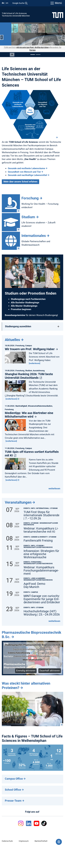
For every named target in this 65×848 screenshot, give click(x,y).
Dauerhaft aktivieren (49, 667)
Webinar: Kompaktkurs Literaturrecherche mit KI (41, 527)
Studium (28, 214)
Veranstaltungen (18, 500)
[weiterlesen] (34, 360)
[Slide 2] (38, 51)
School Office (13, 786)
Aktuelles (12, 337)
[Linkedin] (29, 820)
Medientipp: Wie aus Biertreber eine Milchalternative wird (29, 411)
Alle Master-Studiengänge (24, 303)
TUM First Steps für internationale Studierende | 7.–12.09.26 (41, 512)
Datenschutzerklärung (19, 650)
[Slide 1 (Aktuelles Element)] (32, 51)
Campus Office (14, 775)
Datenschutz (7, 838)
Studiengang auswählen (18, 323)
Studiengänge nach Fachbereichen (28, 296)
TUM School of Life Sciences (14, 13)
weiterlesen (54, 485)
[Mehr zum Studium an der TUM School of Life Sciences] (11, 219)
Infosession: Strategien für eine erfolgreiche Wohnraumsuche (41, 551)
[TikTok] (44, 820)
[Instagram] (21, 820)
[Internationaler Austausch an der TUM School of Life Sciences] (11, 238)
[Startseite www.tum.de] (57, 15)
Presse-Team (13, 798)
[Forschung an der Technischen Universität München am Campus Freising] (11, 200)
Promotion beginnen (21, 306)
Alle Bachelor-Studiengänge (25, 299)
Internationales (33, 233)
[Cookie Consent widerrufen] (59, 842)
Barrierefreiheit (41, 838)
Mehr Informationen (32, 657)
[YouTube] (36, 820)
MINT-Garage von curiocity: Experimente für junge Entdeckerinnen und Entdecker (42, 596)
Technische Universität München (16, 16)
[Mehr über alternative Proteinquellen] (32, 706)
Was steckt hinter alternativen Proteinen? (26, 683)
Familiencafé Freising (38, 537)
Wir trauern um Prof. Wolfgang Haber (30, 346)
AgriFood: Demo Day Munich (34, 582)
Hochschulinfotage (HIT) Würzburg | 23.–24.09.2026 (42, 610)
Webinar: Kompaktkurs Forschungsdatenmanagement (41, 568)
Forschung (30, 195)
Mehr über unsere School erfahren (20, 178)
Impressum (24, 838)
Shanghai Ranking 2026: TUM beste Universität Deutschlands (29, 373)
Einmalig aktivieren (25, 667)
